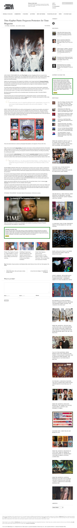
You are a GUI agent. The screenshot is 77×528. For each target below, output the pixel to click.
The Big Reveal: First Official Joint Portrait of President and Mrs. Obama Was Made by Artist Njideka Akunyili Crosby (65, 110)
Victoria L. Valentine (10, 25)
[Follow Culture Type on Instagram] (53, 24)
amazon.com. (61, 516)
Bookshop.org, (17, 522)
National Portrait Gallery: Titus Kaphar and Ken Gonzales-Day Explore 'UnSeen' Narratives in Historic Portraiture (65, 125)
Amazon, (5, 517)
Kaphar (26, 97)
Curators (25, 14)
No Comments (47, 25)
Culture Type (9, 526)
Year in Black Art (52, 14)
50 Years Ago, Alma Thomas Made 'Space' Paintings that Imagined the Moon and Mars (65, 120)
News (60, 14)
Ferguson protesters (15, 264)
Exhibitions (18, 14)
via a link (43, 517)
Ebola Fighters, (19, 147)
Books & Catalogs (7, 14)
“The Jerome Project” (28, 176)
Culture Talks (67, 14)
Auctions (32, 14)
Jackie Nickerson (17, 154)
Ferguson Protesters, (44, 81)
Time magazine (44, 264)
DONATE (7, 236)
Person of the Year (38, 264)
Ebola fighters (8, 264)
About (53, 3)
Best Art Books (41, 14)
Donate (54, 4)
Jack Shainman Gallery (23, 264)
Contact (54, 7)
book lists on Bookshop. (30, 523)
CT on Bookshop (55, 6)
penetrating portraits (34, 154)
